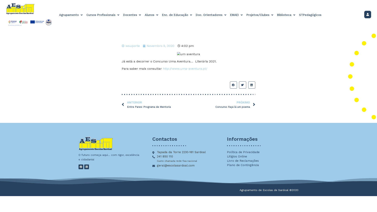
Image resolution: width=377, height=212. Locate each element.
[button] (233, 85)
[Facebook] (81, 166)
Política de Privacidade (243, 152)
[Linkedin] (86, 166)
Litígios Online (237, 156)
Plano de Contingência (243, 165)
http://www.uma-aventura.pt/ (185, 68)
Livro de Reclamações (243, 161)
